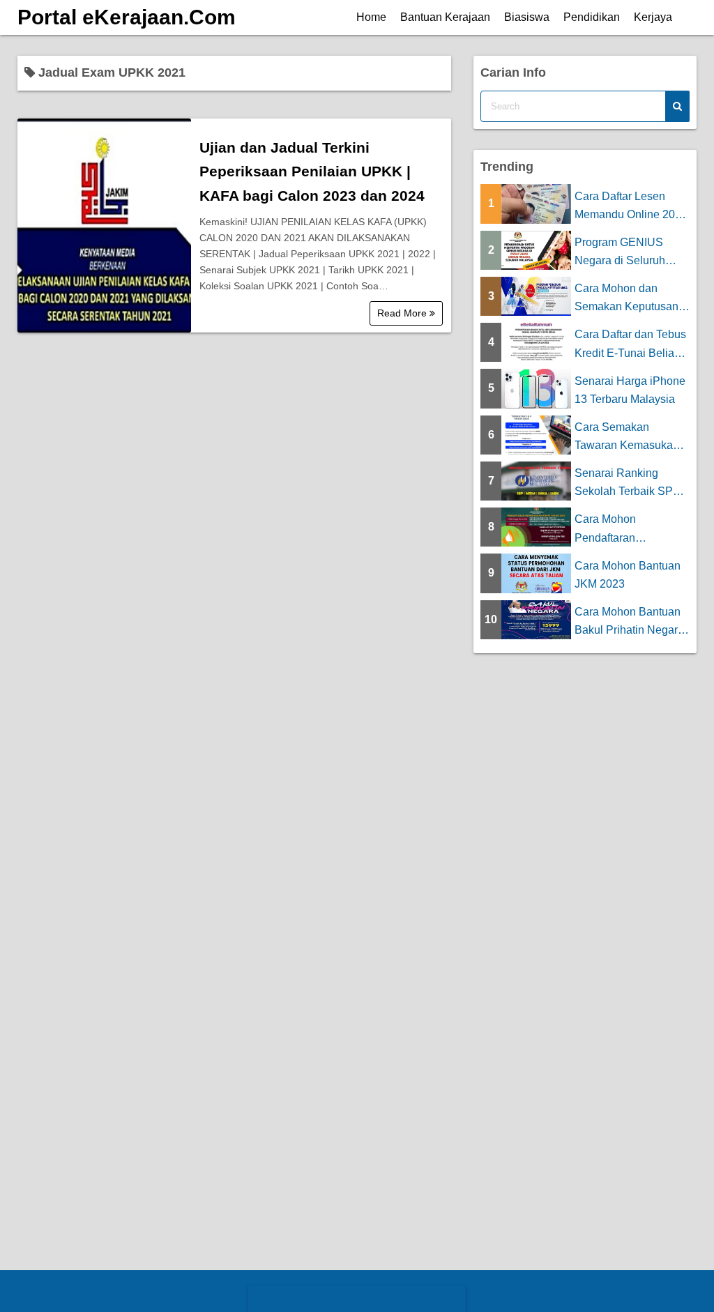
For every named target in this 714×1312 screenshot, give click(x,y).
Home (371, 17)
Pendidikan (591, 17)
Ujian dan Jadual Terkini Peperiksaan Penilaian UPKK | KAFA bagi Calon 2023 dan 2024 (312, 171)
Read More (403, 313)
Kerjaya (653, 17)
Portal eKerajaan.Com (126, 17)
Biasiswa (526, 17)
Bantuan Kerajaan (445, 17)
